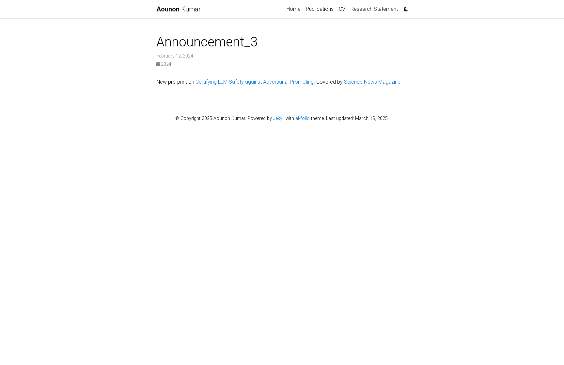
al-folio (302, 118)
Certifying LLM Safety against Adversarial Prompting (255, 82)
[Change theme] (404, 7)
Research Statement (374, 9)
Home (294, 9)
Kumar (178, 9)
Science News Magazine (372, 82)
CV (342, 9)
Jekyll (278, 118)
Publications (320, 9)
